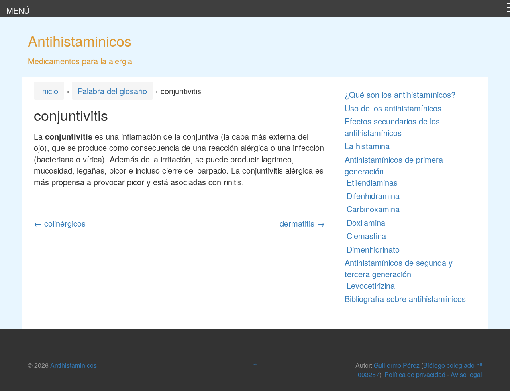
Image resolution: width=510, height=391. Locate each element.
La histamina (367, 146)
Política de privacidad (414, 374)
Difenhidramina (373, 195)
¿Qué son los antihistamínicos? (400, 94)
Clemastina (366, 235)
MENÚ (17, 10)
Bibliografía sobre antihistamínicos (405, 298)
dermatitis (302, 223)
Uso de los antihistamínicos (393, 108)
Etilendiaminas (372, 182)
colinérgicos (60, 223)
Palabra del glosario (112, 91)
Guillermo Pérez (397, 365)
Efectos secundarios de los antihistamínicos (392, 126)
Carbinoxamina (373, 209)
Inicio (49, 91)
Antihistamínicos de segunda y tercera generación (399, 268)
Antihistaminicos (79, 40)
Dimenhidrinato (373, 249)
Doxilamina (366, 222)
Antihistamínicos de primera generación (394, 165)
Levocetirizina (371, 285)
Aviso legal (466, 374)
